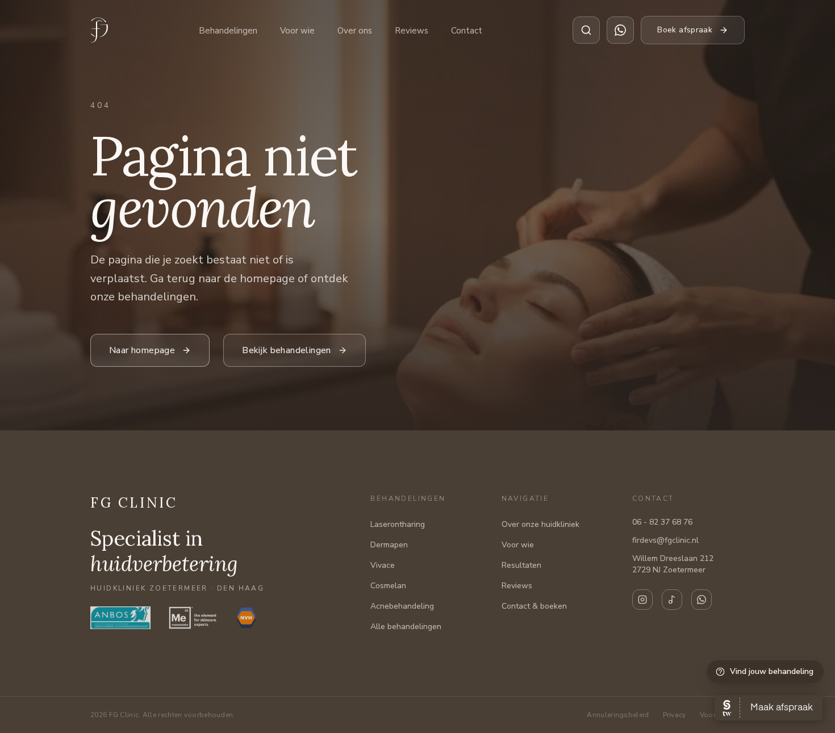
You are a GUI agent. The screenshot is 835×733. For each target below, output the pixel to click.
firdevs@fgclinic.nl (665, 540)
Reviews (411, 30)
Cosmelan (388, 585)
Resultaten (521, 565)
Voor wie (297, 30)
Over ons (354, 30)
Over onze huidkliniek (540, 524)
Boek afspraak (684, 29)
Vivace (382, 565)
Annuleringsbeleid (618, 714)
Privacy (674, 714)
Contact (466, 30)
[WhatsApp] (701, 599)
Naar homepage (142, 350)
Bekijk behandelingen (286, 350)
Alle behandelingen (405, 626)
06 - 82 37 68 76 (662, 522)
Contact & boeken (534, 606)
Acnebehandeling (402, 606)
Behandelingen (228, 30)
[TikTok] (672, 599)
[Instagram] (642, 599)
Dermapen (389, 544)
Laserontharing (397, 524)
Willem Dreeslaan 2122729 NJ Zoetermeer (672, 564)
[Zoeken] (586, 30)
